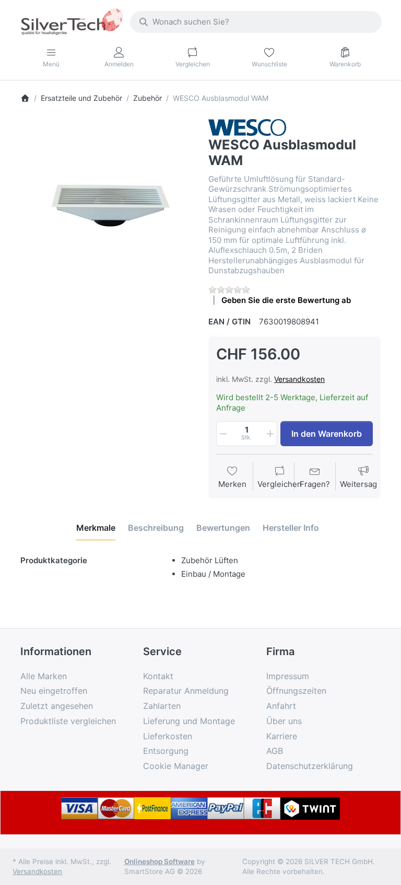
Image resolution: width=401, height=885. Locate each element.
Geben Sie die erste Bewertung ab (286, 300)
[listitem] (106, 205)
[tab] (95, 528)
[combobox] (256, 22)
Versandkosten (299, 379)
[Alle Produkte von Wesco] (247, 127)
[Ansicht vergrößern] (106, 205)
